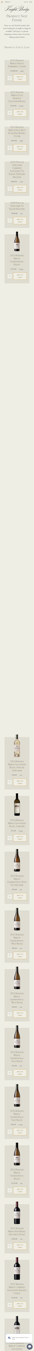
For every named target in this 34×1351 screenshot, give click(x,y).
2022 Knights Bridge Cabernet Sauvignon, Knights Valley (17, 1288)
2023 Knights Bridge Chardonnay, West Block (17, 998)
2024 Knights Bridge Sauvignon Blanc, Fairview (17, 823)
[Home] (17, 9)
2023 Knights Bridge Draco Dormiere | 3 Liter (17, 63)
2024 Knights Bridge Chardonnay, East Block (17, 1115)
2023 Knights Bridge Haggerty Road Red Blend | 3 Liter (17, 131)
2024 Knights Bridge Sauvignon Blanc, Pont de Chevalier (17, 766)
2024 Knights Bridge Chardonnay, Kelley (17, 260)
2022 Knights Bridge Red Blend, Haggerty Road (17, 1231)
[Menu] (2, 2)
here (18, 31)
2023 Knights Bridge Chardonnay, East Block (17, 1056)
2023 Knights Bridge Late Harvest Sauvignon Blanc (17, 96)
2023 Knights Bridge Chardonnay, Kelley (17, 1174)
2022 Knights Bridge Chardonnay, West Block (17, 939)
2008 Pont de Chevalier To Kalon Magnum (17, 206)
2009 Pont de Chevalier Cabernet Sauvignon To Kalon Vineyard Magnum (17, 169)
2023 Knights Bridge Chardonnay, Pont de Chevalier (17, 880)
